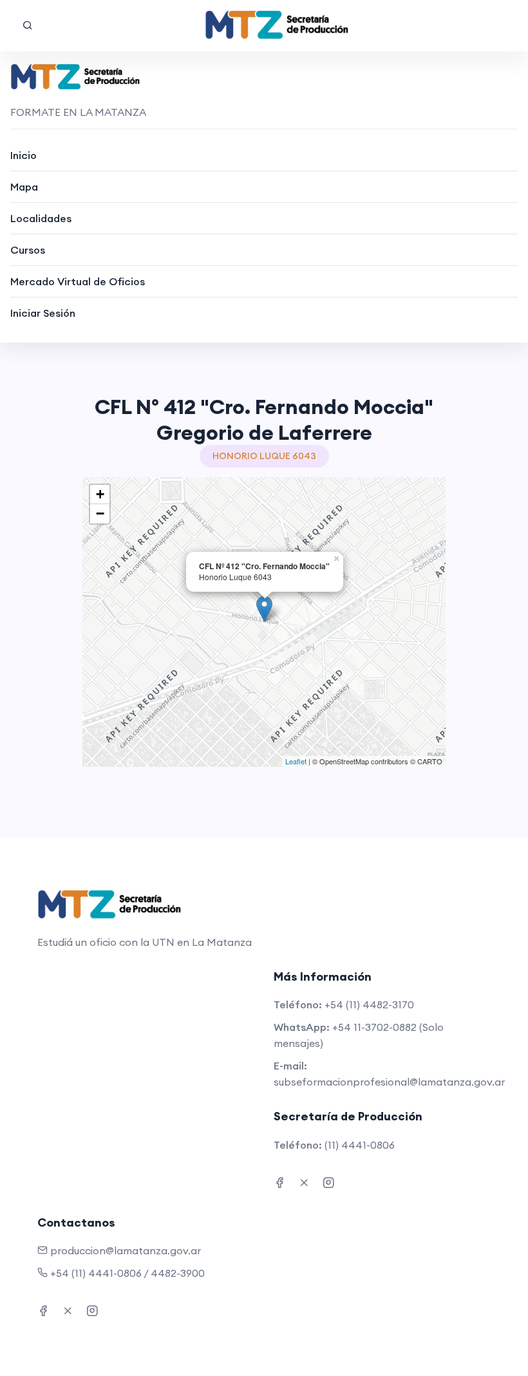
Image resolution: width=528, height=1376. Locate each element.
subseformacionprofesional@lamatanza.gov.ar (389, 1081)
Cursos (27, 249)
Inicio (23, 155)
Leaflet (295, 761)
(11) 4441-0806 (360, 1144)
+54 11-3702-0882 (374, 1027)
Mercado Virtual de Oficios (77, 281)
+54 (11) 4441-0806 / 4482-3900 (127, 1273)
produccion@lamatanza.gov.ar (125, 1250)
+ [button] (100, 494)
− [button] (100, 513)
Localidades (40, 218)
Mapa (24, 186)
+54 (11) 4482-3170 (369, 1004)
